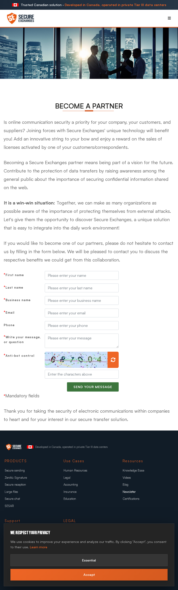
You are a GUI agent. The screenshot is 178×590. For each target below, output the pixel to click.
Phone (9, 325)
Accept (89, 574)
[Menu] (169, 18)
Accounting (71, 484)
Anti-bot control (20, 355)
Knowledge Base (133, 470)
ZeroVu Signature (16, 477)
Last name (14, 287)
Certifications (131, 499)
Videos (127, 477)
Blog (125, 484)
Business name (18, 300)
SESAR (9, 506)
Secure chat (12, 499)
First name (15, 275)
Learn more (38, 547)
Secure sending (15, 470)
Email (10, 312)
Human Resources (75, 470)
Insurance (70, 492)
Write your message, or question (22, 339)
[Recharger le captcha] (113, 360)
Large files (11, 492)
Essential (89, 560)
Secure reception (15, 484)
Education (70, 499)
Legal (67, 477)
